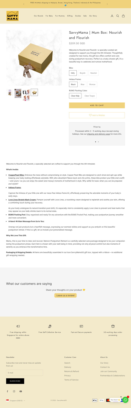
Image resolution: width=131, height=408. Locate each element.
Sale (85, 16)
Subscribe (15, 381)
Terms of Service (71, 380)
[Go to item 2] (17, 93)
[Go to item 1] (9, 92)
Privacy (67, 375)
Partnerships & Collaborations (112, 375)
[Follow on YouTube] (20, 391)
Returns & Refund (71, 371)
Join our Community (108, 371)
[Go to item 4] (34, 92)
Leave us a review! (65, 295)
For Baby (49, 16)
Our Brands (38, 16)
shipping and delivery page (98, 134)
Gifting (70, 16)
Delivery (67, 367)
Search (67, 363)
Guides (78, 16)
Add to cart (97, 105)
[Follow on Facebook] (7, 391)
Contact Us (105, 367)
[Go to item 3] (26, 95)
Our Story (93, 16)
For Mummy (60, 16)
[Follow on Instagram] (14, 391)
